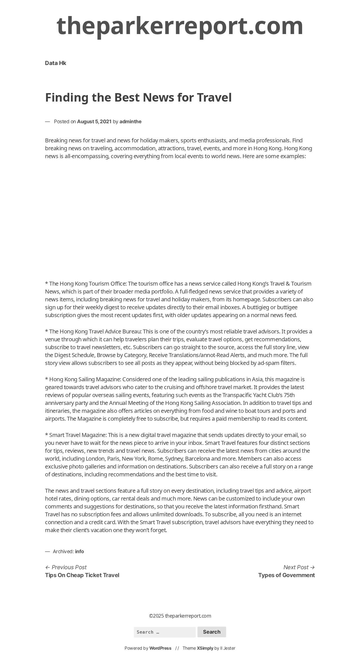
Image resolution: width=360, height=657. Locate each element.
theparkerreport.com (180, 25)
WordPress (160, 648)
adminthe (130, 121)
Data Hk (55, 63)
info (79, 551)
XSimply (205, 648)
